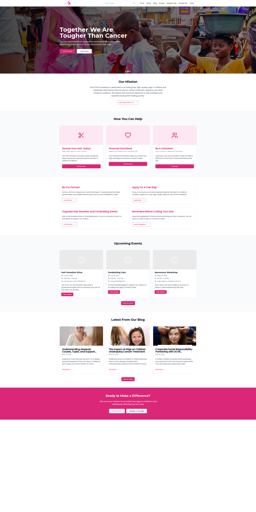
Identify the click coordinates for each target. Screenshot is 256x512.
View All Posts (128, 379)
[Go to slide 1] (126, 71)
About (148, 3)
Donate (161, 3)
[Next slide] (252, 40)
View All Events (128, 303)
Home (142, 3)
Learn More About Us (126, 102)
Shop (192, 3)
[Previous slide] (4, 40)
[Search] (134, 3)
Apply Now (138, 200)
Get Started (68, 224)
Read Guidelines (140, 224)
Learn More (86, 48)
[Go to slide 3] (130, 71)
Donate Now (128, 164)
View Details (67, 294)
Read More (66, 369)
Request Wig (171, 3)
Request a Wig (68, 48)
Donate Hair (183, 3)
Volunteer (174, 166)
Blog (155, 3)
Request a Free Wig (137, 411)
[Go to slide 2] (128, 71)
